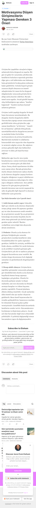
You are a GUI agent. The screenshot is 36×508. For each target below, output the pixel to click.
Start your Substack (13, 499)
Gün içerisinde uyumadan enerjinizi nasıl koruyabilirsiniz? (12, 431)
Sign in (32, 3)
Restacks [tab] (15, 379)
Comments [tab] (6, 379)
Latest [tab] (9, 404)
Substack (8, 504)
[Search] (32, 404)
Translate (6, 8)
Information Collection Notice (21, 354)
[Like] (4, 34)
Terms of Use (28, 352)
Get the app (28, 499)
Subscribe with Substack (19, 478)
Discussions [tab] (17, 404)
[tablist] (10, 379)
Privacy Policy (24, 487)
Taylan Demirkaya (26, 41)
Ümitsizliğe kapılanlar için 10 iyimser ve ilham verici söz (13, 412)
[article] (18, 416)
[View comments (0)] (8, 34)
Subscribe (24, 3)
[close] (30, 445)
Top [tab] (4, 404)
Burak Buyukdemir (12, 27)
